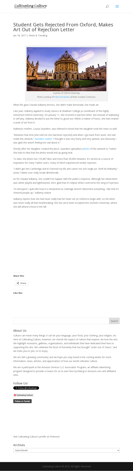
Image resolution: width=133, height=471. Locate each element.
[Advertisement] (66, 241)
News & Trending (38, 35)
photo (86, 148)
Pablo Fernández (62, 97)
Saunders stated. (43, 138)
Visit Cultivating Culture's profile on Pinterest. (36, 436)
